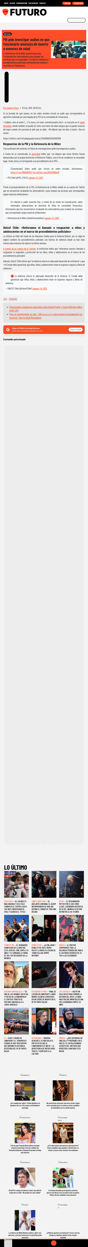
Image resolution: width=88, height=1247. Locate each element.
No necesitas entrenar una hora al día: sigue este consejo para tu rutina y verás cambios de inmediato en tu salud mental (63, 1105)
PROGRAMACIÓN (21, 3)
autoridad (36, 153)
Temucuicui (13, 299)
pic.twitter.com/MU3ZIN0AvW (46, 172)
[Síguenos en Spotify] (82, 11)
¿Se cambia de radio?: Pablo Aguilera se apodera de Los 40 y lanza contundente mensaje (25, 1105)
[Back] (42, 1243)
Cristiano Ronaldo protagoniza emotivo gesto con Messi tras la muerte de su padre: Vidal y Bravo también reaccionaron (63, 1192)
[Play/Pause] (53, 1243)
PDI (6, 299)
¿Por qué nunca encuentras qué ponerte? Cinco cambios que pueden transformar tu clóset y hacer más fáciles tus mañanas (63, 1147)
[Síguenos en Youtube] (78, 11)
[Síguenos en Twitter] (75, 11)
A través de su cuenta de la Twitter (19, 248)
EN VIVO (12, 3)
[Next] (64, 1243)
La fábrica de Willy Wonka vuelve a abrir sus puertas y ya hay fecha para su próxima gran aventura (25, 1235)
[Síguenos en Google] (61, 11)
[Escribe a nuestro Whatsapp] (86, 11)
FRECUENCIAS (33, 3)
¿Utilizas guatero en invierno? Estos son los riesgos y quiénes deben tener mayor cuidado (63, 1235)
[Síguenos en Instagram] (64, 11)
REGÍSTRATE (78, 3)
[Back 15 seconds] (48, 1243)
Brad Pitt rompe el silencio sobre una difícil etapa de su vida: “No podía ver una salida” (25, 1191)
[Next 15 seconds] (59, 1243)
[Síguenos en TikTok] (68, 11)
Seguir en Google (75, 330)
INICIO (6, 3)
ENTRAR (67, 3)
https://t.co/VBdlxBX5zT (22, 172)
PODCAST (42, 3)
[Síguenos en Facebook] (71, 11)
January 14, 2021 (35, 177)
